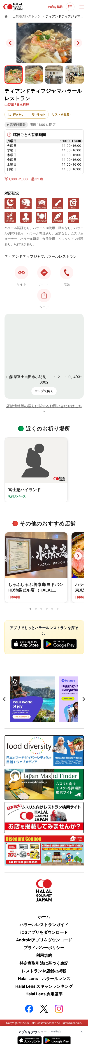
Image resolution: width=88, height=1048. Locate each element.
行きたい (19, 114)
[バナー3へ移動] (46, 719)
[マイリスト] (70, 6)
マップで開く (44, 391)
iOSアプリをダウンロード (44, 932)
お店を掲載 (55, 7)
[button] (66, 272)
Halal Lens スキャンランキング (44, 986)
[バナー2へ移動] (41, 719)
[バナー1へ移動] (36, 719)
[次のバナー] (83, 699)
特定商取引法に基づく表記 (44, 963)
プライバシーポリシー (44, 947)
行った (40, 114)
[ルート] (44, 272)
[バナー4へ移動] (52, 719)
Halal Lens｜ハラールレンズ (44, 978)
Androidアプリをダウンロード (44, 940)
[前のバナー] (4, 699)
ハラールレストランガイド (44, 924)
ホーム (44, 916)
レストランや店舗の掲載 (44, 970)
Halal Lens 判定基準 (44, 994)
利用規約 (44, 955)
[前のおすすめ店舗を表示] (10, 556)
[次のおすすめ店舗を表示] (78, 556)
